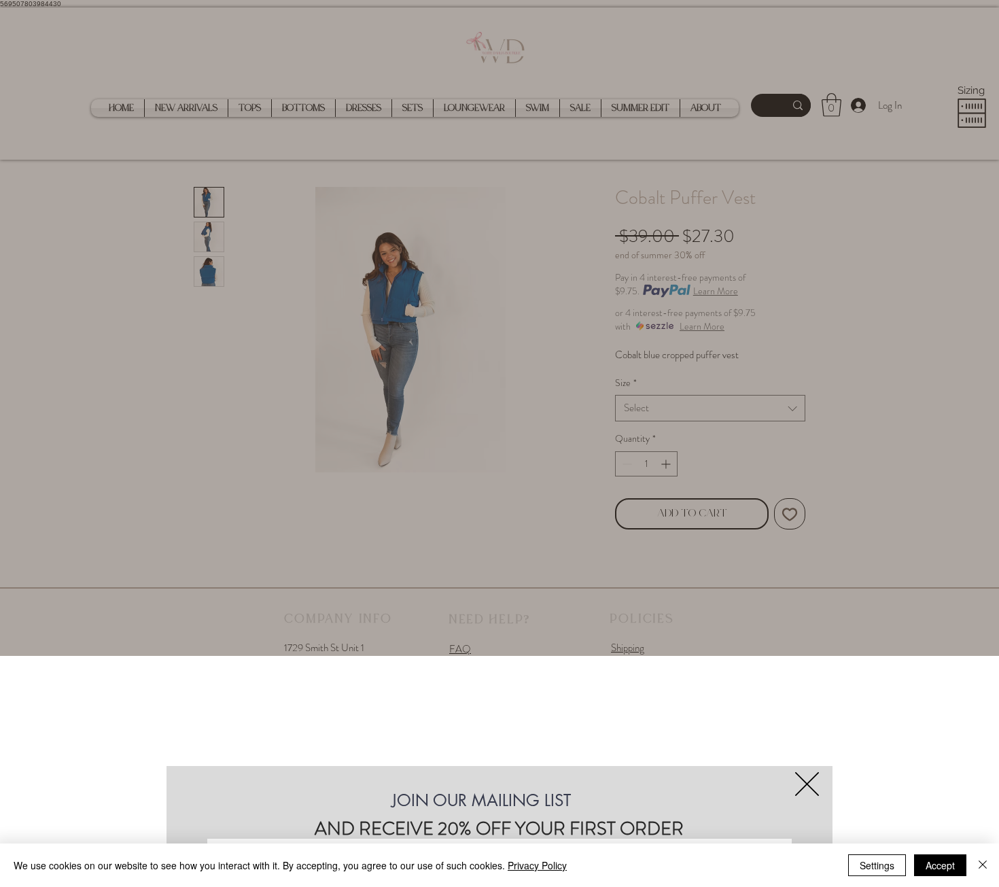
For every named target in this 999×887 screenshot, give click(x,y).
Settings (877, 865)
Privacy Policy (537, 865)
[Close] (983, 865)
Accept (940, 865)
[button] (807, 784)
